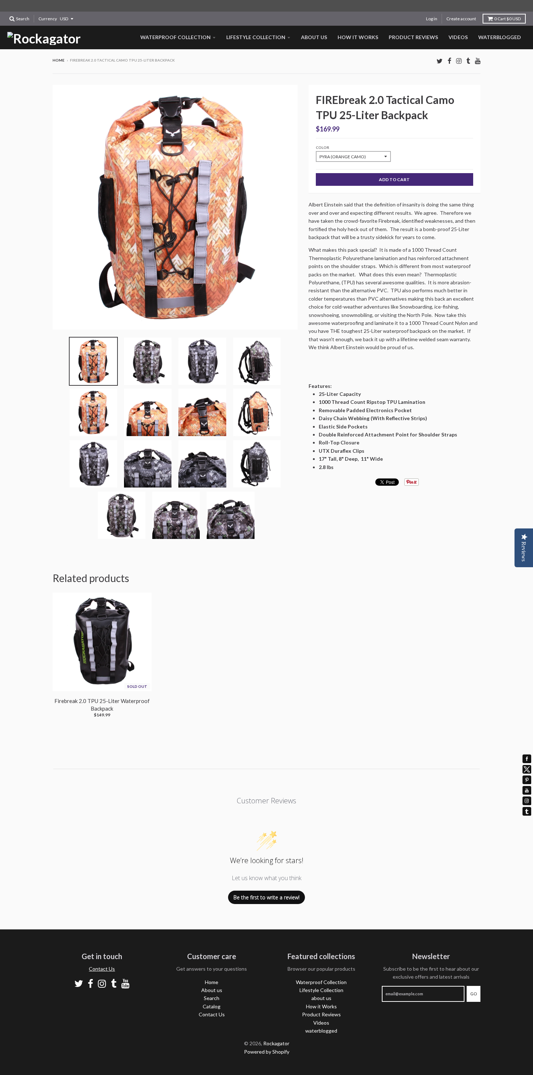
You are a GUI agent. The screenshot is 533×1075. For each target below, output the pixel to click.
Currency (47, 18)
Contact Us (102, 969)
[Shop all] (266, 6)
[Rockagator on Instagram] (459, 60)
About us (211, 990)
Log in (431, 18)
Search (211, 998)
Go (473, 993)
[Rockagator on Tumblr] (468, 60)
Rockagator (276, 1043)
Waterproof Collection (175, 37)
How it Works (358, 37)
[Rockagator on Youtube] (477, 60)
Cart (507, 18)
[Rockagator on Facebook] (449, 60)
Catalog (211, 1006)
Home (59, 60)
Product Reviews (413, 37)
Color (322, 147)
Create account (461, 18)
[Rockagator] (43, 38)
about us (314, 37)
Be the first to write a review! (266, 897)
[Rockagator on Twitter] (440, 60)
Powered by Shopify (266, 1052)
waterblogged (499, 37)
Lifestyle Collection (255, 37)
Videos (458, 37)
